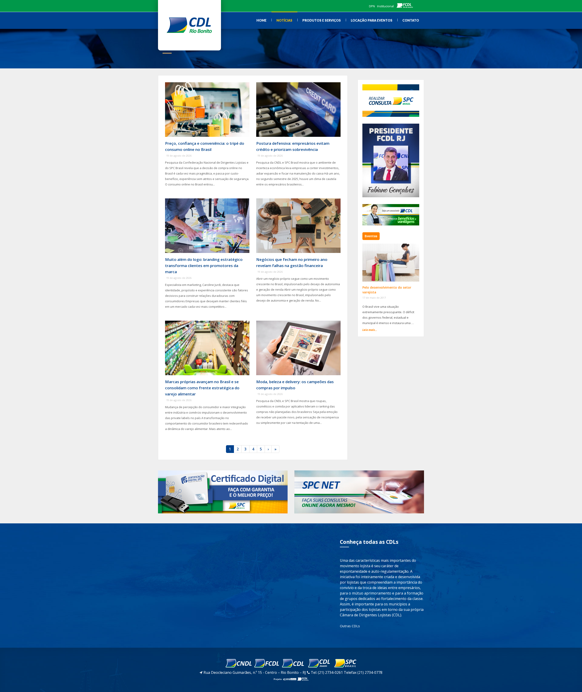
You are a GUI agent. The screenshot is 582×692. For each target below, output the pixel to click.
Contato (410, 20)
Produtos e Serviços (321, 20)
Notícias (284, 20)
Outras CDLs (350, 626)
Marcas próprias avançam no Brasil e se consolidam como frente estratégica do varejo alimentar (202, 388)
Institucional (385, 6)
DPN (372, 6)
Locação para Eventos (371, 20)
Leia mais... (369, 330)
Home (261, 20)
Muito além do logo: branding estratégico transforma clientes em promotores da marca (204, 265)
